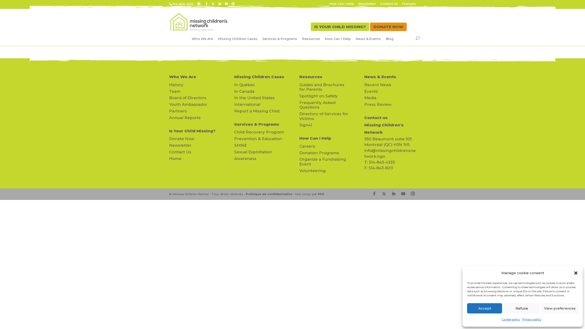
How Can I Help (342, 3)
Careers (307, 146)
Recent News (377, 84)
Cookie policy (511, 319)
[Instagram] (232, 3)
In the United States (254, 98)
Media (370, 98)
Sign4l (305, 125)
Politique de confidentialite (269, 194)
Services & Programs (279, 39)
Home (175, 158)
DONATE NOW (388, 26)
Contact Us (389, 3)
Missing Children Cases (237, 39)
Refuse (522, 308)
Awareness (245, 158)
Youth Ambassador (188, 104)
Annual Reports (185, 117)
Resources (311, 39)
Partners (178, 111)
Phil (321, 194)
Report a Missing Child (256, 111)
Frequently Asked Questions (317, 104)
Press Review (377, 104)
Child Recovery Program (259, 132)
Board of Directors (187, 98)
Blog (390, 39)
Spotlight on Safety (318, 96)
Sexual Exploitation (253, 152)
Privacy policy (531, 319)
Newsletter (367, 3)
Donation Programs (319, 153)
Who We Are (202, 39)
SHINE (240, 145)
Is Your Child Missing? (192, 131)
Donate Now (181, 138)
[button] (576, 273)
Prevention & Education (258, 138)
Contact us (376, 117)
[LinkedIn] (219, 3)
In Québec (244, 84)
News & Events (368, 39)
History (176, 84)
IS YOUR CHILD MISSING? (340, 26)
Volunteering (312, 170)
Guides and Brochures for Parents (321, 87)
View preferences (560, 308)
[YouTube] (226, 3)
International (247, 104)
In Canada (244, 91)
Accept (484, 308)
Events (371, 91)
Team (175, 91)
